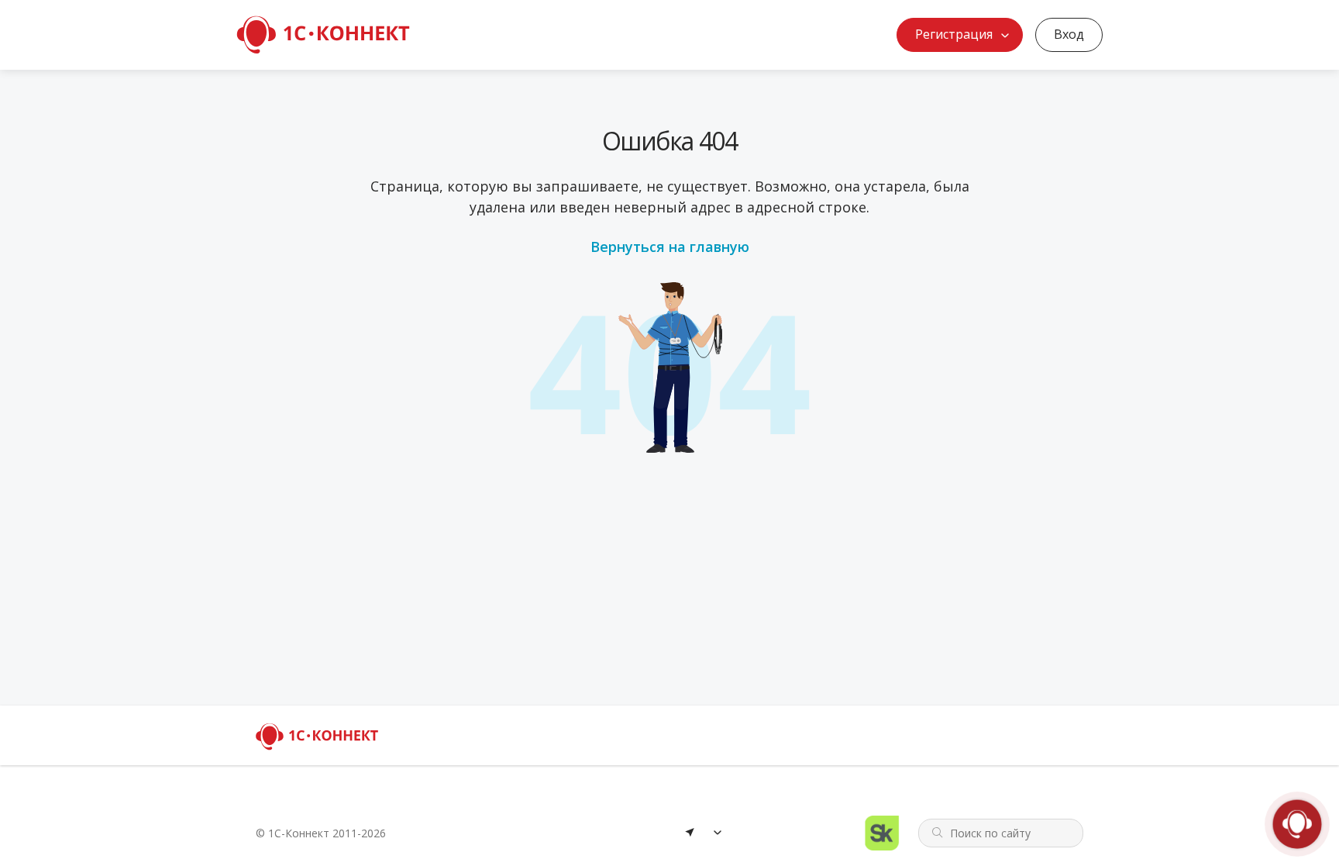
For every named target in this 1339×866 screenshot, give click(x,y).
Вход (1069, 34)
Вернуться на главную (669, 246)
